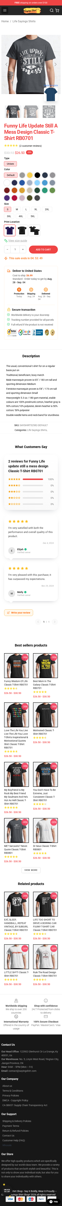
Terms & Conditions (12, 1090)
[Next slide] (55, 64)
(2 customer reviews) (30, 145)
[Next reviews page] (55, 622)
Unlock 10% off (7, 1191)
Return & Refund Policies (15, 1130)
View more (31, 870)
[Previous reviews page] (38, 622)
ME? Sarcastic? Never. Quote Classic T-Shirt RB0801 (16, 849)
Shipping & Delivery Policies (16, 1121)
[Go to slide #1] (13, 111)
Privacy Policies (10, 1095)
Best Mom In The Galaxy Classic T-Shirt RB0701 (44, 684)
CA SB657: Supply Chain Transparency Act (24, 1105)
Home (5, 21)
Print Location (12, 221)
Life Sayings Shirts (24, 21)
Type (6, 158)
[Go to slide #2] (31, 111)
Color (7, 169)
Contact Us (8, 1135)
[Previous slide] (6, 64)
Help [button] (56, 1201)
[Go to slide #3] (49, 111)
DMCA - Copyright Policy (15, 1100)
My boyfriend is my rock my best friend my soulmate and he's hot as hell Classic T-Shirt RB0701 (16, 797)
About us (7, 1086)
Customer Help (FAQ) (13, 1140)
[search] (52, 10)
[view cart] (57, 10)
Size (6, 203)
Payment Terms (10, 1126)
